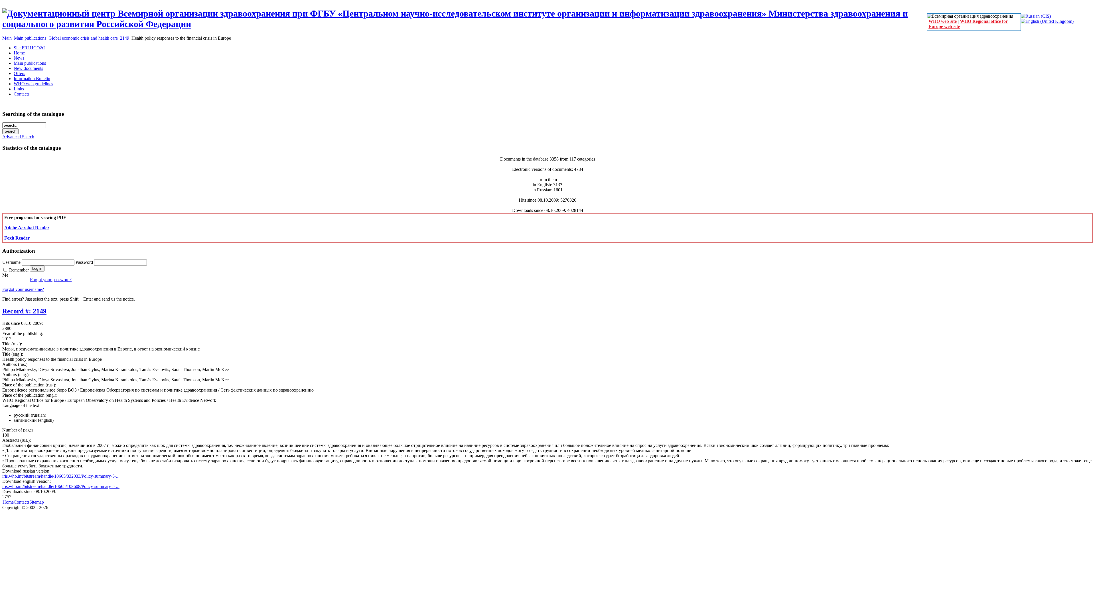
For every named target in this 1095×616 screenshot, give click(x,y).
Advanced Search (18, 136)
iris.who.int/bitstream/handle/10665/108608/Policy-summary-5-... (60, 486)
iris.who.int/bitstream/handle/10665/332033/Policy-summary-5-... (60, 476)
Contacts (21, 502)
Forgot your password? (51, 279)
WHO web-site (942, 21)
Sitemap (36, 502)
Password (85, 262)
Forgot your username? (23, 289)
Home (8, 502)
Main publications (30, 38)
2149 (124, 38)
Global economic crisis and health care (83, 38)
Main (7, 38)
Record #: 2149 (24, 311)
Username (12, 262)
